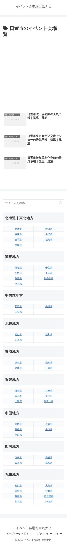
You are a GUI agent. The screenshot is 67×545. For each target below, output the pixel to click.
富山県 (18, 334)
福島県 (48, 239)
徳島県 (18, 457)
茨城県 (18, 267)
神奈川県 (48, 278)
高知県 (48, 463)
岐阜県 (18, 362)
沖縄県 (48, 501)
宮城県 (18, 245)
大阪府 (18, 401)
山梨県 (18, 311)
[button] (60, 203)
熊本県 (18, 501)
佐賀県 (18, 491)
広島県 (48, 424)
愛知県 (48, 362)
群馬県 (18, 278)
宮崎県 (48, 491)
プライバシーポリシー (49, 533)
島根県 (18, 429)
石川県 (18, 340)
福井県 (48, 334)
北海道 (18, 229)
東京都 (48, 273)
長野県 (48, 306)
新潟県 (18, 306)
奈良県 (48, 396)
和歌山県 (48, 401)
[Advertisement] (33, 73)
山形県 (48, 234)
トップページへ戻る (17, 533)
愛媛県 (48, 457)
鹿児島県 (48, 496)
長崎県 (18, 496)
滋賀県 (18, 390)
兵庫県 (48, 390)
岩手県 (18, 239)
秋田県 (48, 229)
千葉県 (48, 267)
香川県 (18, 463)
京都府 (18, 396)
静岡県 (18, 368)
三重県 (48, 368)
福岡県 (18, 485)
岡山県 (18, 434)
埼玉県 (18, 283)
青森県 (18, 234)
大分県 (48, 485)
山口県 (48, 429)
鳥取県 (18, 424)
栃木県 (18, 273)
